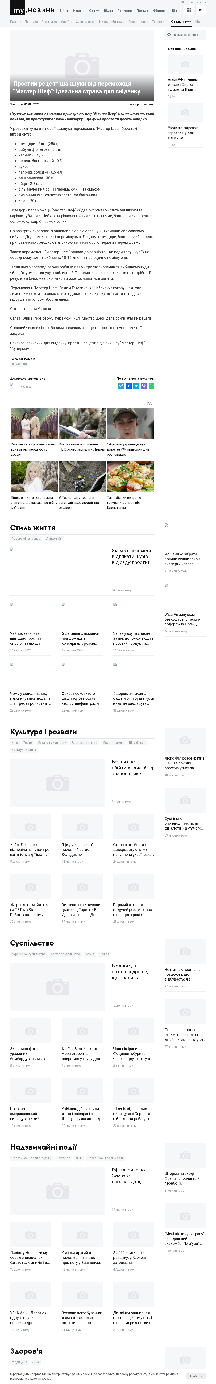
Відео (108, 10)
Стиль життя (181, 21)
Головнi (15, 21)
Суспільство (85, 21)
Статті (94, 10)
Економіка (49, 21)
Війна (64, 10)
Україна (66, 21)
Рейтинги (125, 10)
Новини (41, 10)
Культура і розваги (43, 732)
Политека (25, 387)
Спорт (132, 21)
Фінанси (159, 10)
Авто (144, 21)
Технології (159, 21)
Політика (31, 21)
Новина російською (139, 104)
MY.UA (18, 7)
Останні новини (182, 49)
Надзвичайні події (111, 21)
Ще (174, 10)
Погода (142, 10)
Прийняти (195, 1376)
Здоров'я (26, 1351)
